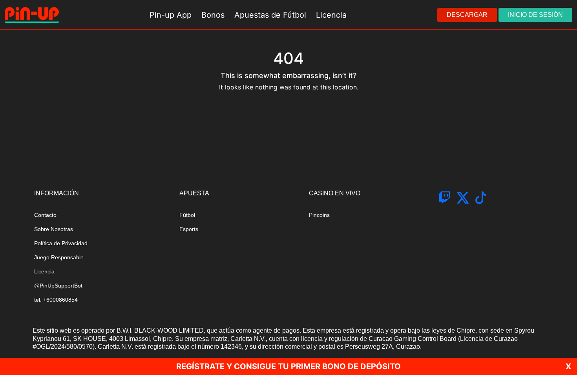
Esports (188, 229)
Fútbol (187, 215)
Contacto (45, 215)
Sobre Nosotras (53, 229)
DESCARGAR (467, 14)
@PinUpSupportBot (58, 285)
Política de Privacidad (61, 243)
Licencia (44, 271)
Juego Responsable (59, 257)
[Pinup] (32, 15)
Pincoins (319, 215)
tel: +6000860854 (56, 300)
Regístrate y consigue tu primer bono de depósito (288, 366)
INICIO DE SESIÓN (535, 14)
